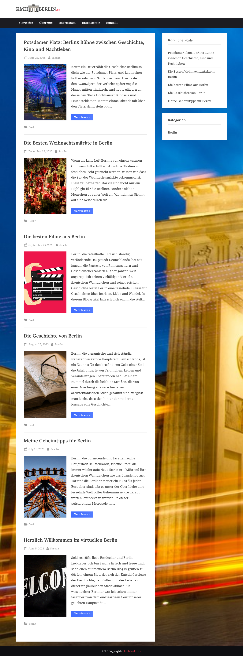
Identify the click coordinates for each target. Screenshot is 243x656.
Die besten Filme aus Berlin (54, 236)
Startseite (26, 23)
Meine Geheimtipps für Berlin (57, 441)
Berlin (32, 127)
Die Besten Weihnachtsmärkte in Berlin (68, 143)
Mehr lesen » (83, 117)
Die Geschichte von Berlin (53, 336)
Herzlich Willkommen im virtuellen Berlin (71, 540)
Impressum (67, 23)
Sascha (56, 57)
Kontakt (112, 23)
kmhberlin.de (132, 651)
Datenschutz (91, 23)
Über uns (46, 23)
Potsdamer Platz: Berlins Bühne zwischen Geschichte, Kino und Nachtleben (191, 58)
